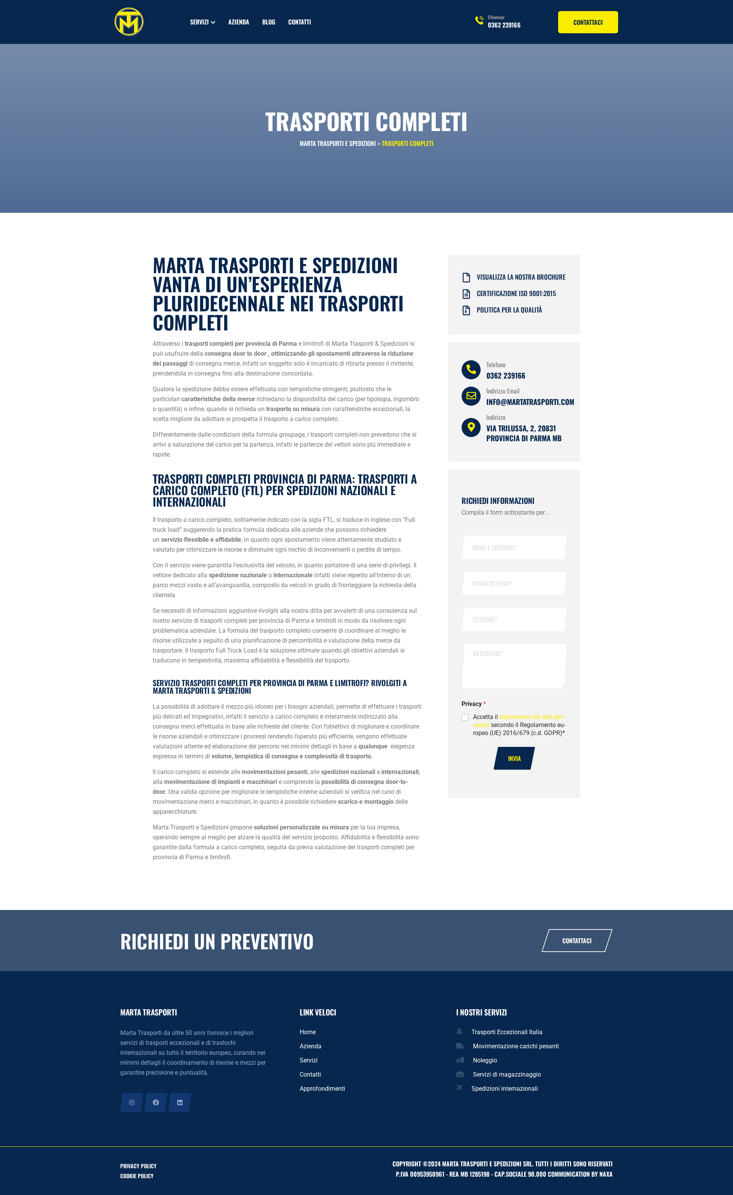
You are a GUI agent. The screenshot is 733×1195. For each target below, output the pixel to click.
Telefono (495, 364)
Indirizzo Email (503, 390)
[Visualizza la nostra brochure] (466, 277)
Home (308, 1032)
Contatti (299, 21)
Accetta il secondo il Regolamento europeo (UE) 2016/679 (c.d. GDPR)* (519, 725)
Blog (268, 21)
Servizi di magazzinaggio (507, 1074)
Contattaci (577, 940)
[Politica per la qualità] (466, 310)
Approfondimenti (322, 1088)
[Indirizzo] (471, 427)
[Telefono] (471, 369)
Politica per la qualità (509, 309)
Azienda (238, 21)
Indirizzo (495, 417)
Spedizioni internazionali (504, 1088)
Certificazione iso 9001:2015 (516, 293)
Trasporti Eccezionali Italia (506, 1032)
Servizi (199, 21)
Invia (514, 758)
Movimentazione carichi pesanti (516, 1046)
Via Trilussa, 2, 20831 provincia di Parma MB (524, 433)
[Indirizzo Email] (471, 396)
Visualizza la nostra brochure (521, 277)
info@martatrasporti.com (530, 401)
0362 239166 (504, 24)
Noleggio (485, 1060)
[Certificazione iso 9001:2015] (466, 294)
